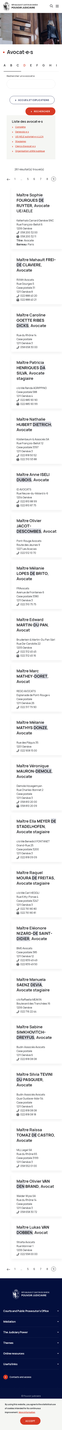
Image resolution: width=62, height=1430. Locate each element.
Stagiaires (20, 141)
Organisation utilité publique (30, 151)
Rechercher (41, 111)
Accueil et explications (33, 100)
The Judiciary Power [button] (15, 1332)
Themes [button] (8, 1343)
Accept (30, 1421)
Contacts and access (20, 1377)
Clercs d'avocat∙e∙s (25, 146)
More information (27, 1412)
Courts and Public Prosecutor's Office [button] (26, 1311)
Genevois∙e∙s (22, 131)
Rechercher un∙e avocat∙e (21, 76)
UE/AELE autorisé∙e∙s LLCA (29, 136)
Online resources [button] (13, 1353)
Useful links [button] (10, 1364)
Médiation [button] (9, 1321)
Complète (20, 126)
